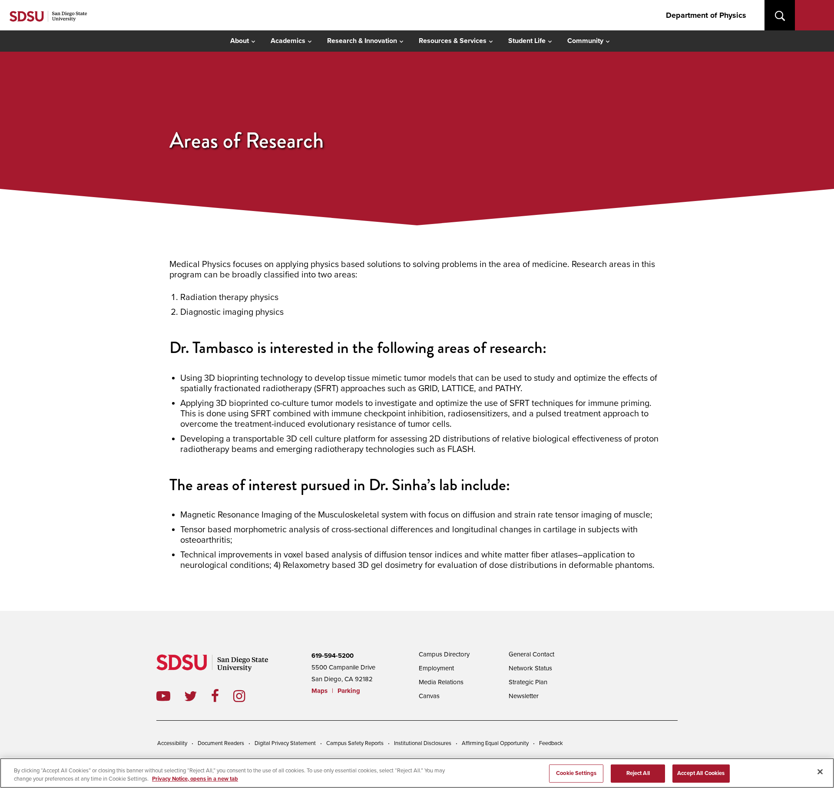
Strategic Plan (528, 682)
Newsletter (524, 696)
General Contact (531, 654)
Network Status (530, 668)
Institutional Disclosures (422, 743)
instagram (246, 696)
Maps (319, 691)
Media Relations (441, 682)
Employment (436, 668)
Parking (349, 691)
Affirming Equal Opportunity (495, 743)
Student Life (527, 40)
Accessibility (172, 743)
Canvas (429, 696)
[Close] (820, 771)
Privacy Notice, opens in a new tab (195, 778)
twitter (197, 696)
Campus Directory (444, 654)
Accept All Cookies (701, 773)
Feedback (551, 743)
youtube (163, 696)
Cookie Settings (576, 773)
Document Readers (221, 743)
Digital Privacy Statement (285, 743)
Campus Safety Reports (355, 743)
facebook (222, 696)
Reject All (638, 773)
